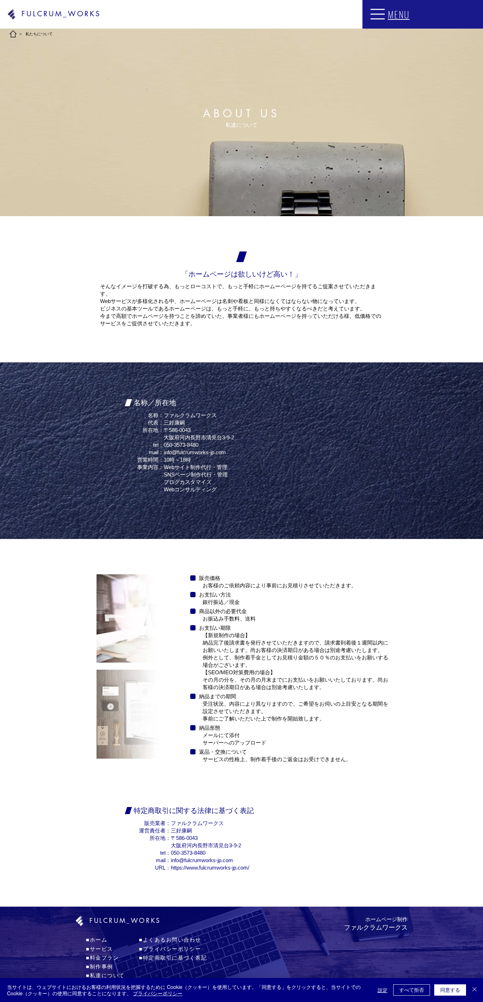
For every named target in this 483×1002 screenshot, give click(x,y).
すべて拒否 (411, 989)
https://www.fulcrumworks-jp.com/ (210, 868)
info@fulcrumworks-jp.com (195, 452)
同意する (450, 989)
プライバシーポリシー (157, 993)
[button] (378, 14)
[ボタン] (374, 943)
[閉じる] (474, 990)
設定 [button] (383, 990)
